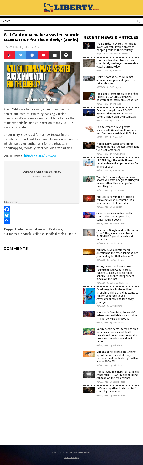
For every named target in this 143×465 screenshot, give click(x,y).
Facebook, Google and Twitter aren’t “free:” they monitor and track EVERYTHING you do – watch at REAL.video (117, 235)
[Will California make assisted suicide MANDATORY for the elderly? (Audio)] (71, 12)
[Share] (42, 221)
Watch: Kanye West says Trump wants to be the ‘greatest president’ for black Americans (117, 147)
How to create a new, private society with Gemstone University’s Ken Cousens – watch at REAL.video (117, 130)
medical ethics (56, 234)
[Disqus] (42, 300)
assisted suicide (36, 229)
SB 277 (71, 234)
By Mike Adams (117, 170)
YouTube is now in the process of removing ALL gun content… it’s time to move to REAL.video (116, 200)
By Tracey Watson (118, 190)
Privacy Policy (71, 457)
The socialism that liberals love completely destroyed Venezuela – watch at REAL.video (117, 63)
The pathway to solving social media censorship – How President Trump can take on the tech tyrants (117, 375)
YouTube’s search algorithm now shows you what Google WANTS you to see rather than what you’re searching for (117, 182)
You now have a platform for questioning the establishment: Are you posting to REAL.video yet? (117, 253)
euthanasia (11, 234)
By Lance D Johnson (119, 54)
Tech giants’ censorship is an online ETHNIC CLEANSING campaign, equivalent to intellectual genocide (117, 97)
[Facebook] (42, 209)
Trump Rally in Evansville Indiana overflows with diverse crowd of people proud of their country (116, 47)
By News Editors (117, 154)
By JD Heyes (115, 87)
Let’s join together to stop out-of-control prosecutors (116, 390)
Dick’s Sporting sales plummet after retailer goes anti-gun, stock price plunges (116, 80)
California (55, 229)
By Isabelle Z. (116, 345)
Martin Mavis (32, 47)
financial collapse (33, 234)
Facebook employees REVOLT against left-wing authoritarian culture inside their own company (116, 113)
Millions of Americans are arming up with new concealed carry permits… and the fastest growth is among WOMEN (117, 356)
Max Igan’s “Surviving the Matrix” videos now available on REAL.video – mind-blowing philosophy (117, 315)
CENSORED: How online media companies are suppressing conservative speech (114, 217)
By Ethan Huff (116, 70)
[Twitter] (42, 215)
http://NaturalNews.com (41, 155)
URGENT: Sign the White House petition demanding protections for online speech (117, 163)
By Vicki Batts (116, 120)
